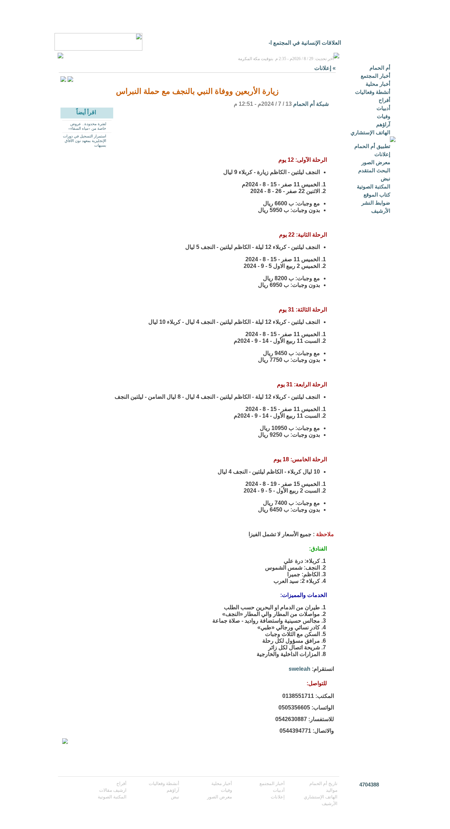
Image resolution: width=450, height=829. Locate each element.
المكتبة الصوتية (373, 186)
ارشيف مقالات (113, 790)
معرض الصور (375, 162)
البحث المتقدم (374, 170)
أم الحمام (379, 68)
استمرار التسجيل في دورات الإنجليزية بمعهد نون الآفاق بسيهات (84, 140)
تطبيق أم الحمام (372, 146)
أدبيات (383, 108)
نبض (385, 178)
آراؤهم (383, 124)
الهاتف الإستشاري (370, 132)
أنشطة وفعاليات (372, 92)
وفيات (383, 116)
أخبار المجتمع (375, 76)
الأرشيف (380, 211)
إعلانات (382, 154)
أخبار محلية (378, 84)
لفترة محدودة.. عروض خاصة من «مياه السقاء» (87, 126)
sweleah (299, 669)
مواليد (332, 790)
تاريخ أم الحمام (323, 783)
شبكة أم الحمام (311, 104)
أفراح (384, 100)
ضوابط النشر (375, 203)
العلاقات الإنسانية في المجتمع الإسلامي (296, 43)
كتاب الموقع (377, 195)
